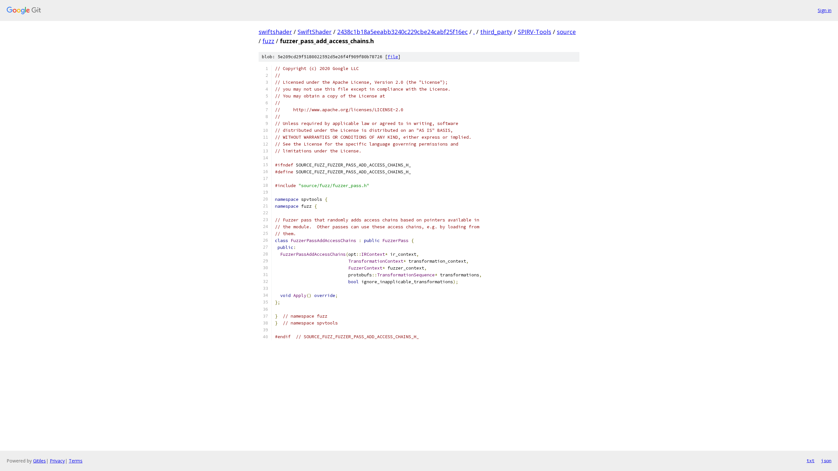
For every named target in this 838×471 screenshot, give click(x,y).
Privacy (57, 461)
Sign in (824, 10)
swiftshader (275, 32)
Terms (75, 461)
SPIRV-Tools (534, 32)
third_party (496, 32)
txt (810, 460)
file (393, 57)
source (566, 32)
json (826, 460)
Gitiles (39, 461)
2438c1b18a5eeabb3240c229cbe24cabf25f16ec (402, 32)
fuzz (268, 41)
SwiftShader (315, 32)
